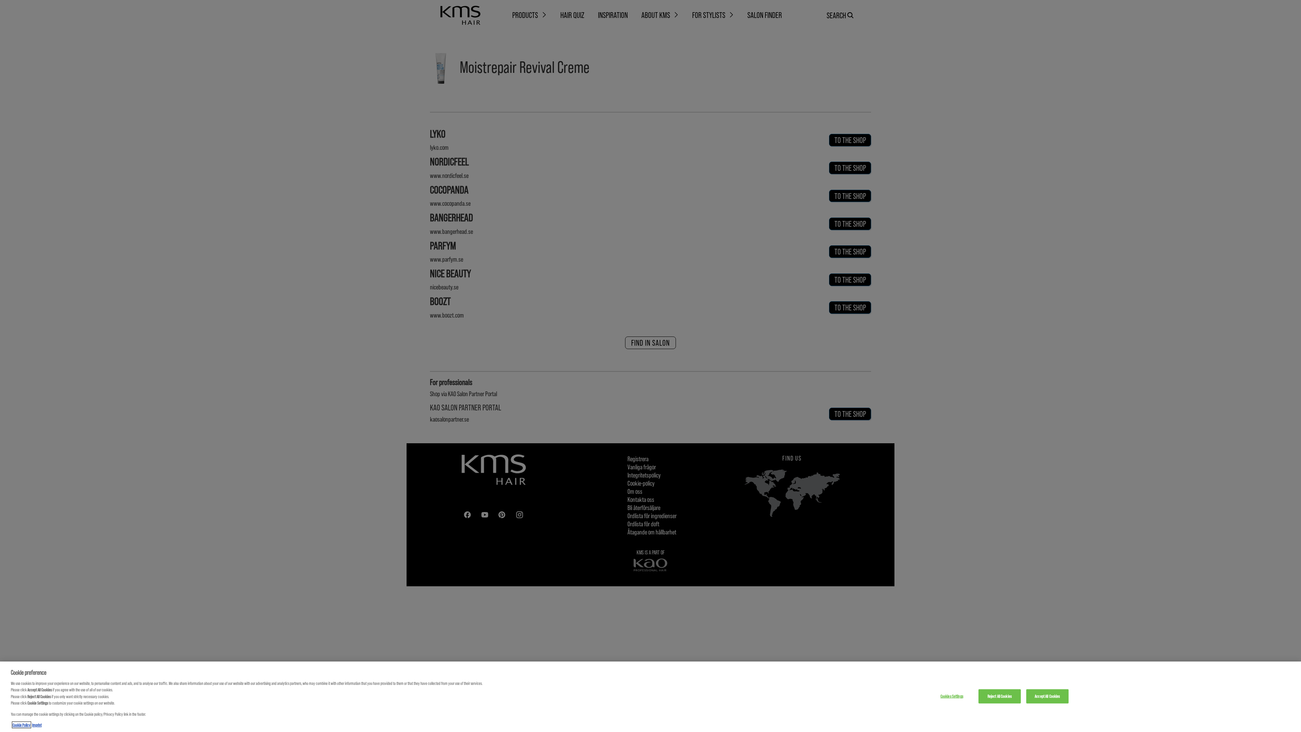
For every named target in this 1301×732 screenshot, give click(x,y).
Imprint (37, 725)
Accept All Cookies (1047, 696)
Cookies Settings (952, 696)
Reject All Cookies (1000, 696)
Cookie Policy (21, 725)
